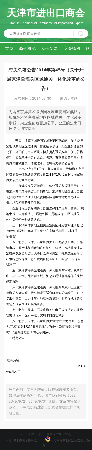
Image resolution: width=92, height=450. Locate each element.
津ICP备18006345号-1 (21, 440)
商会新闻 (49, 48)
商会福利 (72, 48)
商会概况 (27, 48)
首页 (9, 48)
